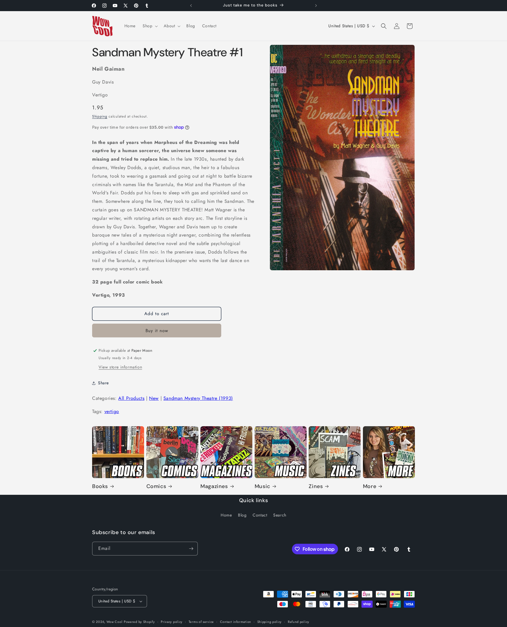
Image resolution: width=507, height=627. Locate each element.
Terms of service (201, 621)
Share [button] (103, 383)
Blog (242, 515)
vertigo (111, 411)
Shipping (99, 116)
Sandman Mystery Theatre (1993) (198, 398)
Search (279, 515)
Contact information (235, 621)
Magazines (214, 486)
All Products (131, 398)
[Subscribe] (191, 548)
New (154, 398)
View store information (120, 367)
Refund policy (298, 621)
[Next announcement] (316, 5)
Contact (260, 515)
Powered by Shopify (139, 621)
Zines (316, 486)
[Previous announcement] (191, 5)
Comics (156, 486)
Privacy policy (171, 621)
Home (226, 515)
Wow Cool (115, 621)
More (369, 486)
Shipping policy (269, 621)
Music (262, 486)
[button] (149, 26)
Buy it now (157, 330)
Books (100, 486)
